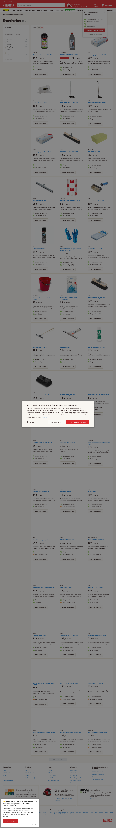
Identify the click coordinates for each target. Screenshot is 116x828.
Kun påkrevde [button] (56, 422)
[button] (30, 422)
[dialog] (58, 414)
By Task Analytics (33, 825)
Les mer (44, 417)
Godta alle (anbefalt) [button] (78, 422)
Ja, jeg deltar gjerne (10, 821)
